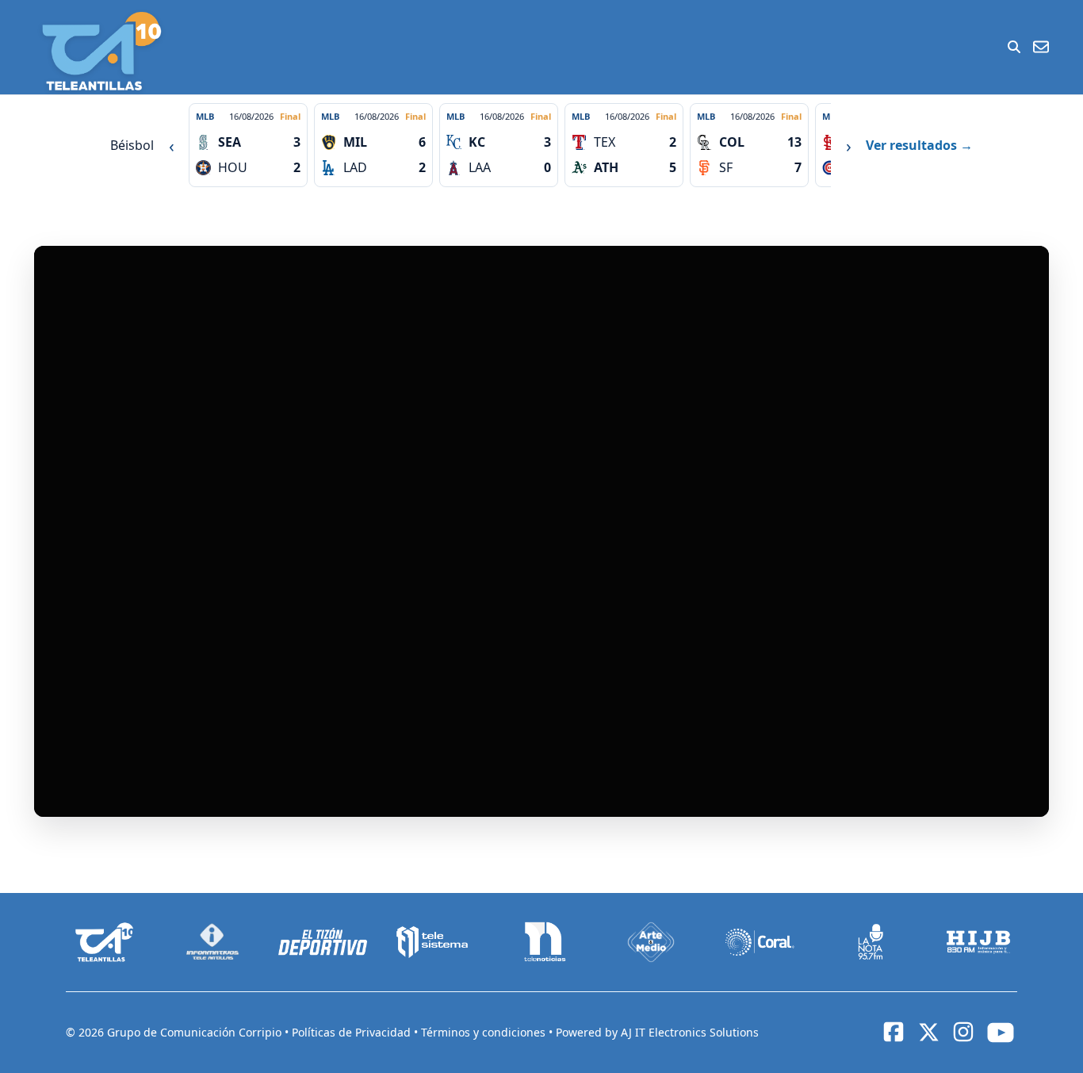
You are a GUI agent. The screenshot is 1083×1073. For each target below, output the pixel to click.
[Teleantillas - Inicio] (101, 51)
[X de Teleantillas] (928, 1032)
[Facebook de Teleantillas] (893, 1031)
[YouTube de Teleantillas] (1000, 1032)
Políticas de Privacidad (353, 1032)
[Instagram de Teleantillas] (963, 1031)
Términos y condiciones (485, 1032)
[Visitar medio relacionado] (105, 942)
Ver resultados (919, 145)
